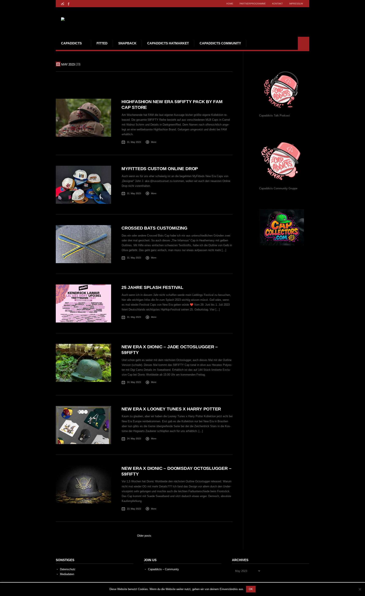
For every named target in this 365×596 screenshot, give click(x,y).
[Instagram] (62, 3)
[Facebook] (68, 3)
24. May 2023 (134, 382)
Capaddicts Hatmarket (168, 43)
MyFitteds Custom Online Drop (159, 168)
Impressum (296, 3)
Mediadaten (67, 574)
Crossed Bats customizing (154, 228)
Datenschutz (67, 569)
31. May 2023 (134, 142)
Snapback (127, 43)
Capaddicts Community (220, 43)
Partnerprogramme (253, 3)
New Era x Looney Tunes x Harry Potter (171, 408)
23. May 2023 (134, 508)
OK (251, 589)
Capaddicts (71, 43)
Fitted (102, 43)
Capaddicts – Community (163, 569)
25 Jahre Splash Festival (152, 287)
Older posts (144, 535)
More (153, 142)
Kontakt (277, 3)
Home (229, 3)
